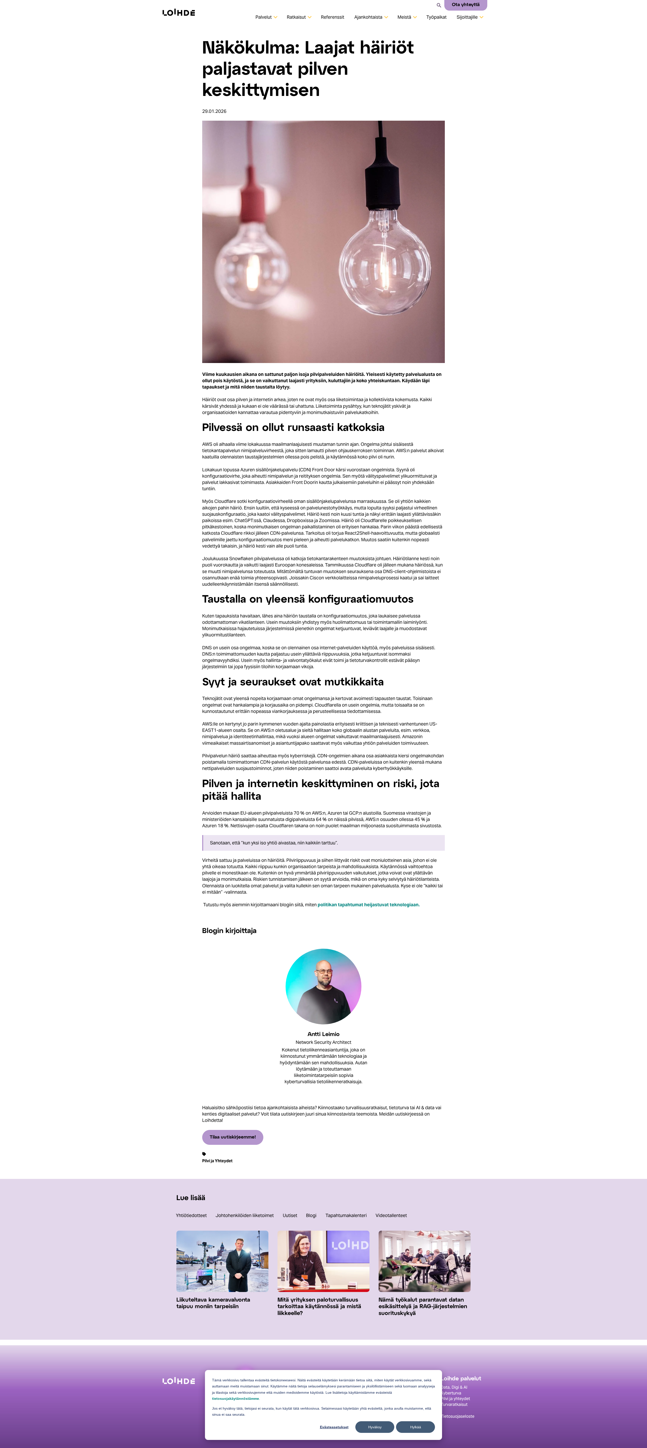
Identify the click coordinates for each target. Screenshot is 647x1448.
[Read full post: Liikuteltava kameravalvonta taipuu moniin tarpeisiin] (222, 1290)
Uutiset (290, 1215)
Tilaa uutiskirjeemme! (233, 1137)
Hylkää (415, 1427)
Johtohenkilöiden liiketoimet (245, 1215)
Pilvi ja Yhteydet (217, 1160)
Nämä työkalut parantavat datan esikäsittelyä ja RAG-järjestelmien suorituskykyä (423, 1307)
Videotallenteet (391, 1215)
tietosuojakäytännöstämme (235, 1399)
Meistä (404, 17)
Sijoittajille (467, 17)
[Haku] (438, 5)
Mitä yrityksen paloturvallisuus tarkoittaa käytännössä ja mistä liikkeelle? (319, 1307)
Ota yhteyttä (466, 5)
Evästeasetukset (334, 1427)
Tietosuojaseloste (457, 1416)
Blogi (311, 1215)
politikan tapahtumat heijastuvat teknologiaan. (368, 905)
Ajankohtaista (368, 17)
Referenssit (332, 17)
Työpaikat (436, 17)
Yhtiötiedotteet (191, 1215)
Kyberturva (451, 1393)
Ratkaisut (296, 17)
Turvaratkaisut (454, 1404)
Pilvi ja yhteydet (455, 1398)
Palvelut (264, 17)
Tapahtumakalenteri (346, 1215)
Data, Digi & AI (454, 1387)
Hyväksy (375, 1427)
